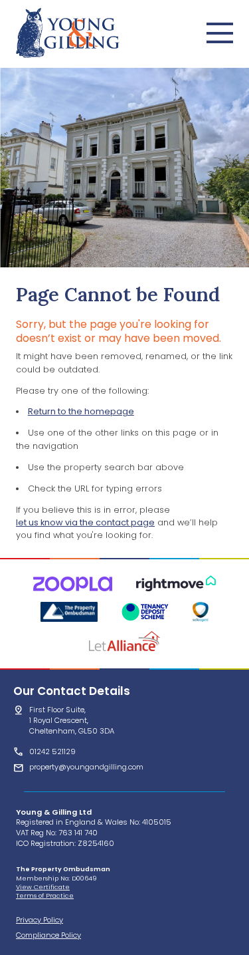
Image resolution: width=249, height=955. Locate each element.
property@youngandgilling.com (86, 766)
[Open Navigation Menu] (220, 33)
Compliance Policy (48, 935)
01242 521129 (52, 751)
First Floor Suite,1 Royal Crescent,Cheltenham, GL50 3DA (71, 720)
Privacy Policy (39, 919)
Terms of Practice (45, 895)
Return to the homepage (81, 411)
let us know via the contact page (85, 522)
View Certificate (43, 887)
